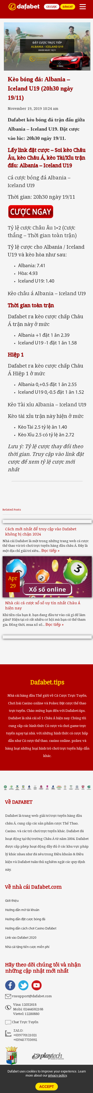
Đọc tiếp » (50, 550)
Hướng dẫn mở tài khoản (22, 910)
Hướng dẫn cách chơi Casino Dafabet (30, 928)
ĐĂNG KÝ (68, 7)
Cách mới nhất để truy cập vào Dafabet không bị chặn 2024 (40, 531)
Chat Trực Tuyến (25, 1022)
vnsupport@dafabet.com (32, 996)
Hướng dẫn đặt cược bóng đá (25, 919)
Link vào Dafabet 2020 (20, 937)
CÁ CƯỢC (52, 7)
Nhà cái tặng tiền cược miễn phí (27, 947)
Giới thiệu (12, 901)
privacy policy (57, 1075)
